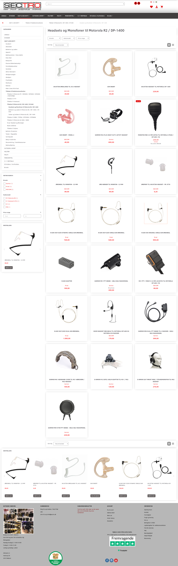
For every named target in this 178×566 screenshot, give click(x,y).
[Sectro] (22, 6)
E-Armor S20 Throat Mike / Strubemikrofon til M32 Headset (155, 380)
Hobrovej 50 (6, 555)
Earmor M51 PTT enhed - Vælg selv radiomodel (111, 281)
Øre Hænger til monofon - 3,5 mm (111, 184)
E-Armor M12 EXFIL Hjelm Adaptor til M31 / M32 (111, 379)
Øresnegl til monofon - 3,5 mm (15, 260)
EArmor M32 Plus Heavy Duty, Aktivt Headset (111, 135)
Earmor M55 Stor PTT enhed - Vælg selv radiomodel (66, 428)
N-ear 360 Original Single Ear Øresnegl (155, 233)
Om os (146, 520)
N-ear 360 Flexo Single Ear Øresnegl (111, 233)
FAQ (145, 530)
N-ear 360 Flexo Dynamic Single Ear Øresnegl (66, 233)
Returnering (147, 538)
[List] (173, 45)
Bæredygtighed (148, 533)
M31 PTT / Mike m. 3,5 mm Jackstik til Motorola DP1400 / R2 (156, 282)
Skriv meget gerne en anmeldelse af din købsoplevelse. (122, 534)
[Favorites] (151, 7)
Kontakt (146, 512)
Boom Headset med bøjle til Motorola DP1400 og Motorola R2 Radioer (111, 332)
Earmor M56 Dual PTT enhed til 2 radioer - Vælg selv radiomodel (155, 332)
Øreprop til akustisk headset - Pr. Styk (155, 184)
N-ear (66, 237)
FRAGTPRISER (148, 535)
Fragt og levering (148, 517)
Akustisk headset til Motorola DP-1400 (155, 87)
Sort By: (50, 45)
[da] (151, 2)
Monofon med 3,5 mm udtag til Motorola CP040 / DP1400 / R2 (155, 136)
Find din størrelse (149, 528)
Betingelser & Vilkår (149, 522)
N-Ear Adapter (67, 281)
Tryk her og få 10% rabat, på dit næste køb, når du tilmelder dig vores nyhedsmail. (88, 510)
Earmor (111, 139)
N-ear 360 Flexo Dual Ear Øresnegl (66, 331)
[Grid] (169, 45)
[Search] (123, 4)
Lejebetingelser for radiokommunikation (155, 525)
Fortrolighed (147, 515)
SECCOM (66, 91)
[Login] (156, 7)
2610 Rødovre (7, 558)
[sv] (156, 2)
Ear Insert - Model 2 (67, 135)
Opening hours (148, 509)
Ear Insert (111, 87)
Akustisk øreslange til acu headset (66, 87)
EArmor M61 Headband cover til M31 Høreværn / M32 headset (66, 380)
